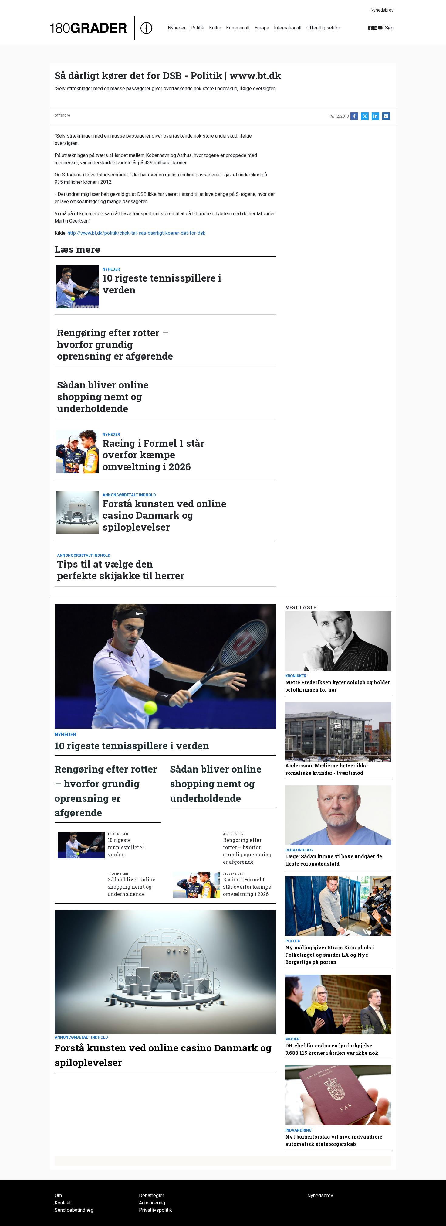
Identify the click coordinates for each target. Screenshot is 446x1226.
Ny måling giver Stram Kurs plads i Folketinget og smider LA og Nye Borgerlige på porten (329, 954)
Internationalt (288, 28)
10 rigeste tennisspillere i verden (162, 283)
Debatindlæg (299, 850)
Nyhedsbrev (382, 10)
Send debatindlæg (74, 1210)
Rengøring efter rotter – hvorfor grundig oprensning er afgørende (115, 344)
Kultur (215, 28)
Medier (292, 1039)
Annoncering (152, 1203)
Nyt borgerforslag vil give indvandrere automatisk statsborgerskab (333, 1140)
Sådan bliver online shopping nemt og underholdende (103, 396)
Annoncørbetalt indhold (129, 495)
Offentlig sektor (323, 28)
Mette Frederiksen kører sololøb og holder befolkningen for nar (337, 686)
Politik (197, 28)
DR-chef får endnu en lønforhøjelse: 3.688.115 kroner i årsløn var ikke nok (331, 1049)
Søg (389, 28)
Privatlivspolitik (155, 1210)
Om (58, 1195)
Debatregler (151, 1195)
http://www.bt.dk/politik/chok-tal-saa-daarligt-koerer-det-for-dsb (137, 233)
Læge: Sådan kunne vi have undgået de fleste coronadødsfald (333, 860)
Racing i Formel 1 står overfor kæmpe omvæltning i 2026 (153, 454)
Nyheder (177, 28)
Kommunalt (238, 28)
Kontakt (63, 1203)
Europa (262, 28)
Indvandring (298, 1130)
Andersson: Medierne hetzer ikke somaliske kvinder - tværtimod (326, 769)
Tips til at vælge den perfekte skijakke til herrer (120, 570)
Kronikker (295, 676)
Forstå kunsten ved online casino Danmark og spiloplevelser (164, 515)
